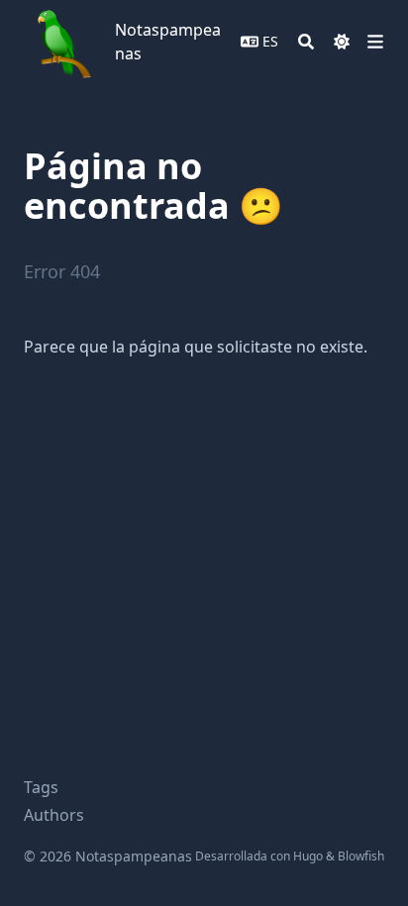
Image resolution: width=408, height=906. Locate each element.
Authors (54, 815)
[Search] (306, 42)
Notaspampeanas (168, 41)
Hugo (308, 856)
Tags (41, 787)
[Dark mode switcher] (342, 42)
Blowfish (361, 856)
